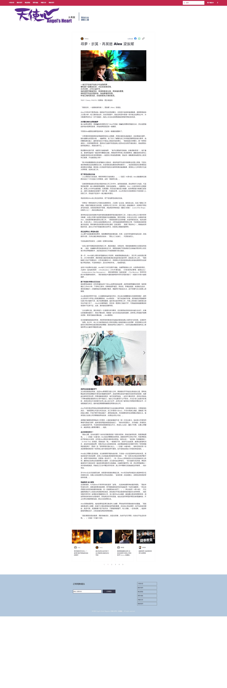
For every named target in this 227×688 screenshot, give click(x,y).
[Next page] (122, 564)
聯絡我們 (140, 604)
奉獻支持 (140, 600)
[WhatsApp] (139, 38)
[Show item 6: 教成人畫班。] (141, 380)
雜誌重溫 (140, 591)
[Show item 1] (86, 380)
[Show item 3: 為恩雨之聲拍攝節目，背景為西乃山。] (108, 380)
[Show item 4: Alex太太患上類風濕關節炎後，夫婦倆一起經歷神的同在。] (119, 380)
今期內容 (140, 583)
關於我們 (140, 588)
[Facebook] (218, 3)
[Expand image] (113, 353)
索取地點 (140, 595)
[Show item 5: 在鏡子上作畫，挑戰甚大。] (130, 380)
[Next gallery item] (144, 353)
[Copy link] (143, 38)
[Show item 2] (97, 380)
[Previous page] (104, 564)
